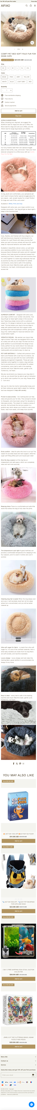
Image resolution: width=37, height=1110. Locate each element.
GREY (18, 77)
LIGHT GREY (21, 81)
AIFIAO (6, 1089)
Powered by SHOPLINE (12, 1094)
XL (22, 68)
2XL (28, 68)
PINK (11, 77)
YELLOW (26, 77)
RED (30, 81)
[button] (35, 6)
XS (3, 68)
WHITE (4, 81)
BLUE (12, 81)
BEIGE (4, 77)
